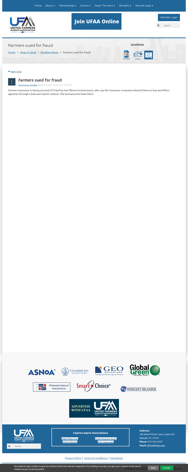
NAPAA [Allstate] (70, 442)
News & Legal (28, 52)
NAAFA (98, 439)
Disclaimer (116, 458)
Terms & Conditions (96, 458)
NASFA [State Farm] (70, 439)
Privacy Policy (73, 458)
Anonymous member (27, 85)
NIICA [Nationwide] (106, 442)
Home (11, 52)
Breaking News (49, 52)
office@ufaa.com (156, 445)
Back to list (16, 71)
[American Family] (109, 439)
